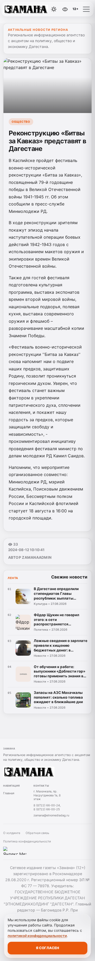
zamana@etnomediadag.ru (51, 815)
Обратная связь (37, 833)
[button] (86, 9)
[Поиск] (42, 9)
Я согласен (47, 948)
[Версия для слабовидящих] (65, 9)
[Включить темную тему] (54, 9)
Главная (8, 793)
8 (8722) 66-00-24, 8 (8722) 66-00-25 (47, 807)
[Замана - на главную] (26, 9)
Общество (21, 122)
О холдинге (11, 833)
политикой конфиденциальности (37, 936)
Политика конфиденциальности (27, 841)
